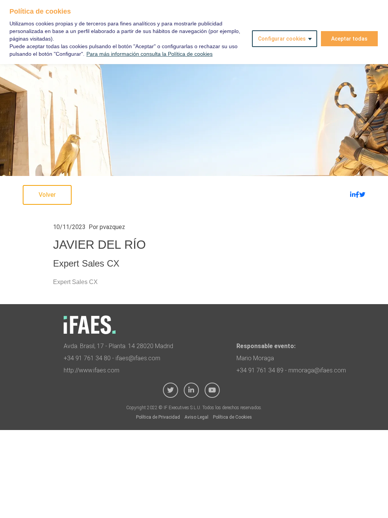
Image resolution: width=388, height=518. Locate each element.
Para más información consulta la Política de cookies (149, 54)
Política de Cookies (232, 417)
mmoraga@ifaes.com (317, 370)
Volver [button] (47, 194)
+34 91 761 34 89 (259, 370)
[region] (194, 32)
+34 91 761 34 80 (87, 358)
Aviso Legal (196, 417)
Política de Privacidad (158, 417)
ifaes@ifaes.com (138, 358)
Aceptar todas (349, 39)
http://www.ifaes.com (91, 370)
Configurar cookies (282, 39)
